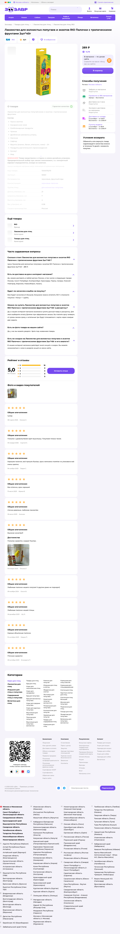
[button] (47, 39)
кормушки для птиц (48, 725)
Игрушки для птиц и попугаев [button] (15, 691)
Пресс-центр (66, 745)
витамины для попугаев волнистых (65, 721)
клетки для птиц (66, 690)
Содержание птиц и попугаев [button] (15, 696)
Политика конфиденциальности (51, 759)
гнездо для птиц (66, 711)
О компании (65, 743)
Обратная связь (48, 775)
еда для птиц (31, 683)
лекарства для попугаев (65, 715)
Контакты (64, 763)
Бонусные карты (85, 743)
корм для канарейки (30, 692)
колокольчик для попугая (49, 711)
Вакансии (64, 760)
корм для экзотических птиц (33, 687)
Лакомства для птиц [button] (14, 685)
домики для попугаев (64, 703)
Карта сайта (47, 778)
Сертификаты (48, 772)
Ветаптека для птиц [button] (14, 702)
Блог (81, 771)
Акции (81, 759)
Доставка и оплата (49, 748)
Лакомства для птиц (42, 24)
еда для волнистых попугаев (33, 699)
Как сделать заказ (49, 745)
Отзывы (82, 768)
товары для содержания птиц (50, 720)
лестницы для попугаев (48, 695)
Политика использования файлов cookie (48, 765)
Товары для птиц (21, 24)
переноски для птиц (66, 708)
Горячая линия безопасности (66, 757)
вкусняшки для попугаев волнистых (32, 724)
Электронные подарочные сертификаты (84, 747)
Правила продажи (49, 756)
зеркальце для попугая (49, 716)
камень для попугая (47, 681)
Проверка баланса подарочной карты (86, 753)
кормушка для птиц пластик (65, 681)
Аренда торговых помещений (67, 752)
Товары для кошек (104, 743)
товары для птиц (32, 681)
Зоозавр (8, 24)
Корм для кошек (103, 745)
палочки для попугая (31, 718)
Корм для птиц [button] (14, 681)
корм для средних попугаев (33, 704)
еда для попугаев (32, 696)
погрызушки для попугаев (49, 706)
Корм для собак (103, 754)
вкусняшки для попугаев (32, 713)
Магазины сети (84, 773)
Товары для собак (103, 751)
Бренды (82, 765)
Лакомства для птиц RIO (64, 24)
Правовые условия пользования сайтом (19, 787)
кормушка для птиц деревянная (66, 686)
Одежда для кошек (104, 748)
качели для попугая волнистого (47, 701)
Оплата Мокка (84, 757)
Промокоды (83, 762)
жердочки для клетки (48, 691)
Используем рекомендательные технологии (21, 791)
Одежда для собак (104, 757)
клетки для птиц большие (66, 698)
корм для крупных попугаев (33, 709)
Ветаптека (101, 759)
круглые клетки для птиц (66, 694)
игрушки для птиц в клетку (50, 686)
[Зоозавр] (25, 9)
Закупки (64, 748)
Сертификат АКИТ (49, 770)
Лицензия (46, 743)
